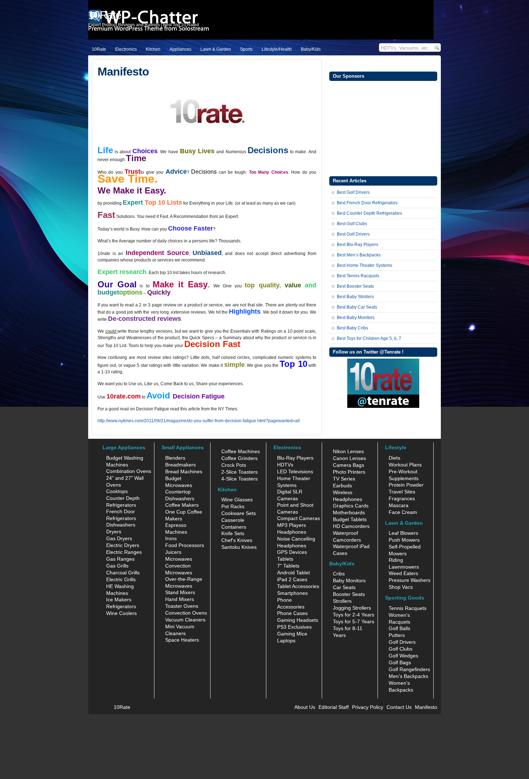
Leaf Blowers (403, 533)
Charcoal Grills (123, 572)
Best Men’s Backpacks (359, 255)
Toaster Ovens (181, 606)
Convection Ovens (186, 613)
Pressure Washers (409, 580)
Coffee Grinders (239, 458)
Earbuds (342, 485)
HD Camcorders (351, 526)
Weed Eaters (403, 573)
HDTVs (285, 465)
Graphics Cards (351, 506)
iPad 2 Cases (292, 579)
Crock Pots (233, 465)
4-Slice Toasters (239, 479)
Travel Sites (402, 492)
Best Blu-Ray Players (357, 244)
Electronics (126, 49)
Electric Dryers (122, 545)
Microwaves (178, 559)
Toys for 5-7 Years (353, 621)
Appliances (180, 49)
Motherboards (349, 512)
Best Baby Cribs (352, 328)
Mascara (398, 505)
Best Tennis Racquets (358, 275)
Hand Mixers (179, 599)
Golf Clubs (400, 649)
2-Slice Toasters (239, 472)
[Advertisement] (383, 128)
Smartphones (292, 593)
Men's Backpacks (408, 676)
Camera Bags (348, 465)
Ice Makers (118, 599)
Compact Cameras (298, 518)
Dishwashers (120, 525)
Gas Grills (117, 566)
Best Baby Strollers (355, 296)
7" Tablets (288, 566)
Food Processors (184, 545)
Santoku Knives (239, 547)
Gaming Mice (292, 634)
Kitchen (153, 49)
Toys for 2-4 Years (353, 615)
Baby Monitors (349, 580)
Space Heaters (182, 640)
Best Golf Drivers (353, 192)
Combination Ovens (128, 471)
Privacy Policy (367, 707)
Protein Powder (406, 485)
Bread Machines (183, 471)
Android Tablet (293, 572)
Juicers (173, 552)
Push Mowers (404, 540)
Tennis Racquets (407, 608)
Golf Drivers (402, 642)
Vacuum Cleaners (185, 620)
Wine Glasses (237, 499)
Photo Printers (349, 472)
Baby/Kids (311, 49)
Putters (397, 635)
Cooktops (117, 491)
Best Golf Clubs (352, 223)
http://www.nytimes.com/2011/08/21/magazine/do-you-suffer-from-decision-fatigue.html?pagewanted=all (199, 420)
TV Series (344, 479)
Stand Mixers (180, 592)
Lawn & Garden (215, 49)
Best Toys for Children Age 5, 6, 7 (369, 338)
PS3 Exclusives (294, 627)
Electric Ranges (124, 552)
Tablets (285, 559)
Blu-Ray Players (295, 458)
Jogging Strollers (352, 608)
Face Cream (403, 512)
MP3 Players (291, 525)
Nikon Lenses (348, 451)
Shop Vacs (401, 587)
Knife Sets (232, 533)
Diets (394, 458)
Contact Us (399, 707)
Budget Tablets (350, 519)
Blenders (175, 458)
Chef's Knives (236, 540)
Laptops (286, 640)
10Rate (99, 49)
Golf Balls (399, 628)
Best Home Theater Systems (364, 265)
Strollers (342, 601)
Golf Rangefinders (409, 669)
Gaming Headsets (297, 620)
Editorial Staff (333, 707)
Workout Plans (405, 465)
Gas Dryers (119, 538)
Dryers (113, 531)
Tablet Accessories (298, 586)
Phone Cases (292, 613)
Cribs (339, 574)
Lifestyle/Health (277, 49)
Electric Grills (121, 579)
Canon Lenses (349, 458)
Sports (246, 49)
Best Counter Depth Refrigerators (369, 213)
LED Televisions (295, 471)
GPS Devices (292, 552)
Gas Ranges (120, 559)
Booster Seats (349, 594)
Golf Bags (400, 662)
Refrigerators (121, 606)
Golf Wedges (403, 656)
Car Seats (344, 587)
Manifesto (426, 707)
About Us (304, 707)
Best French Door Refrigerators (367, 202)
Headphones (291, 532)
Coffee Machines (240, 451)
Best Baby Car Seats (357, 307)
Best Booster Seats (355, 286)
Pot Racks (232, 506)
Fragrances (402, 498)
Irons (171, 538)
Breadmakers (180, 465)
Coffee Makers (182, 505)
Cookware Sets (238, 513)
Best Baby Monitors (356, 317)
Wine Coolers (121, 613)
